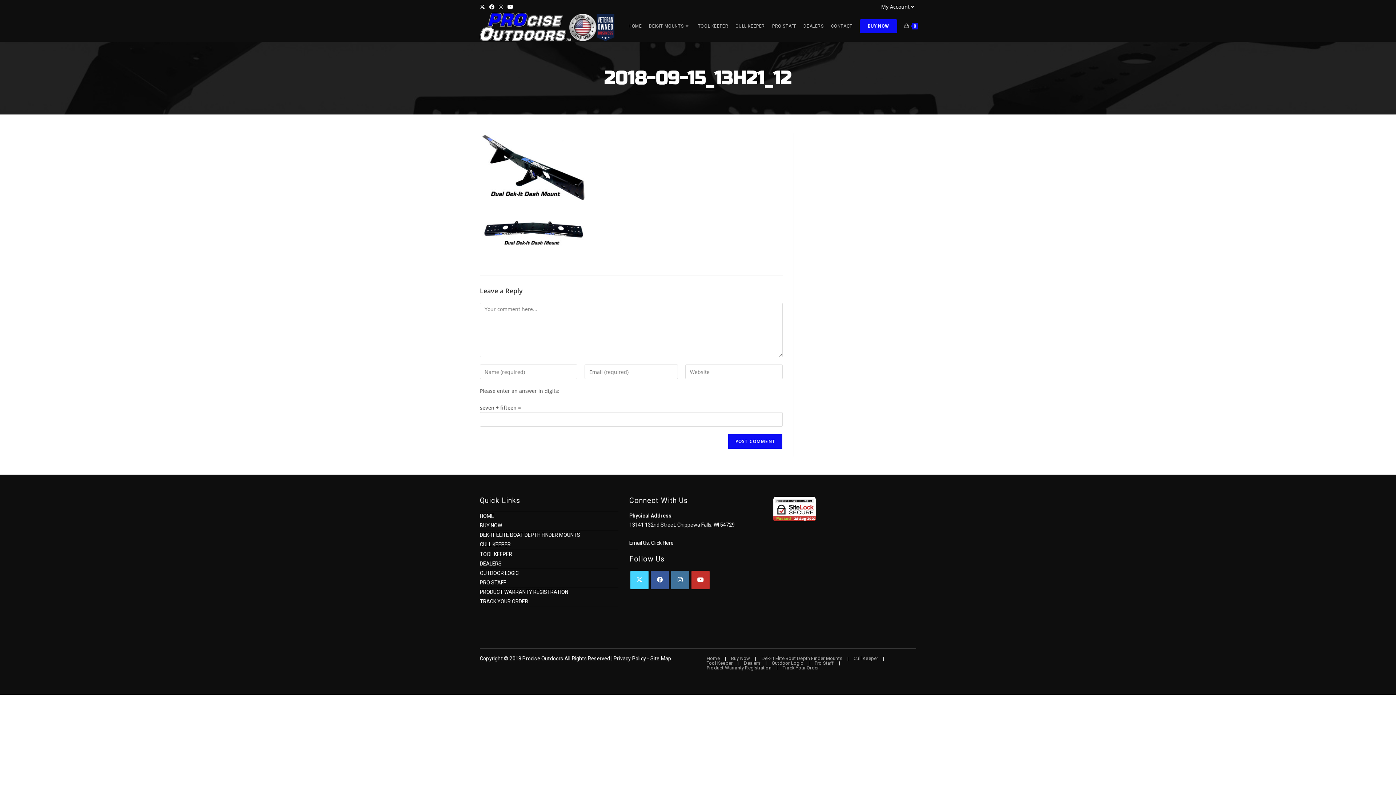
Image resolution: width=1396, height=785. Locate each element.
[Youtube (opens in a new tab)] (510, 7)
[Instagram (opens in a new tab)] (501, 7)
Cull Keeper (495, 544)
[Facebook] (660, 580)
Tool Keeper (496, 554)
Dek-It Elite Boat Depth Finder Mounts (530, 535)
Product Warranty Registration (524, 592)
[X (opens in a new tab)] (483, 7)
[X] (639, 580)
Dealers (491, 564)
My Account (895, 6)
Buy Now (491, 525)
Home (487, 516)
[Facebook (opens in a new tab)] (492, 7)
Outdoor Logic (499, 573)
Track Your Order (504, 601)
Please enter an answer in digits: (519, 390)
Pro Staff (493, 582)
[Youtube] (700, 580)
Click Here (662, 543)
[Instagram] (680, 580)
